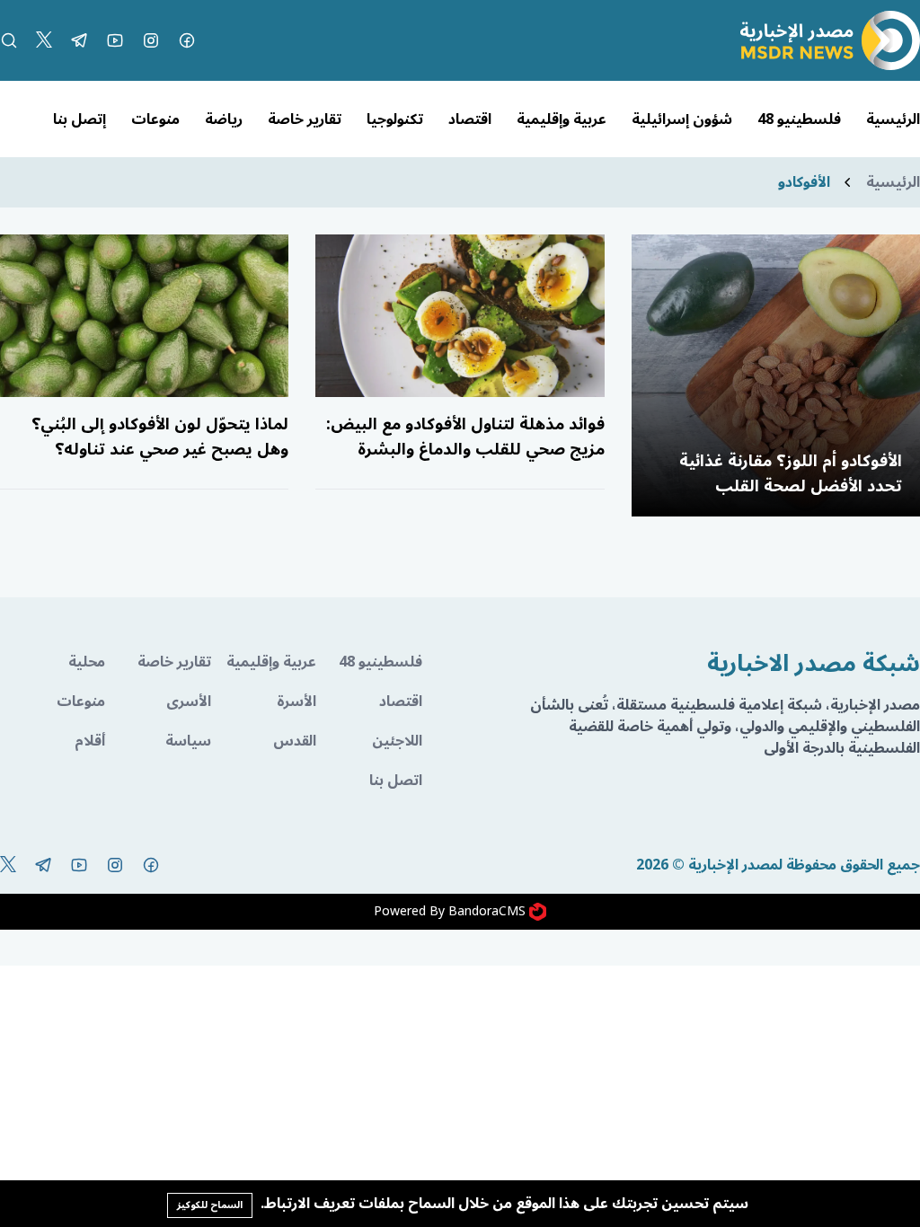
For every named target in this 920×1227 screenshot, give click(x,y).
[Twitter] (44, 40)
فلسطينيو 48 (799, 119)
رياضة (224, 119)
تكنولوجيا (395, 119)
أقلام (90, 741)
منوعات (155, 119)
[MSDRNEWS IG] (151, 40)
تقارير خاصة (304, 119)
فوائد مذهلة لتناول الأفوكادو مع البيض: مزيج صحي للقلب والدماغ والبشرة (465, 436)
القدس (294, 741)
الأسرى (188, 701)
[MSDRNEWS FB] (187, 40)
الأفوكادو (804, 182)
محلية (86, 662)
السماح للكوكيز (210, 1205)
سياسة (187, 741)
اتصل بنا (395, 780)
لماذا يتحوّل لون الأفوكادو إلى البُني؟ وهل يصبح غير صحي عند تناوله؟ (159, 436)
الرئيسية (893, 119)
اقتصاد (469, 119)
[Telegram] (79, 40)
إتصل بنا (79, 119)
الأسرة (296, 701)
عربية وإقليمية (561, 119)
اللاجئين (396, 741)
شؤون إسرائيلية (682, 119)
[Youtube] (115, 40)
